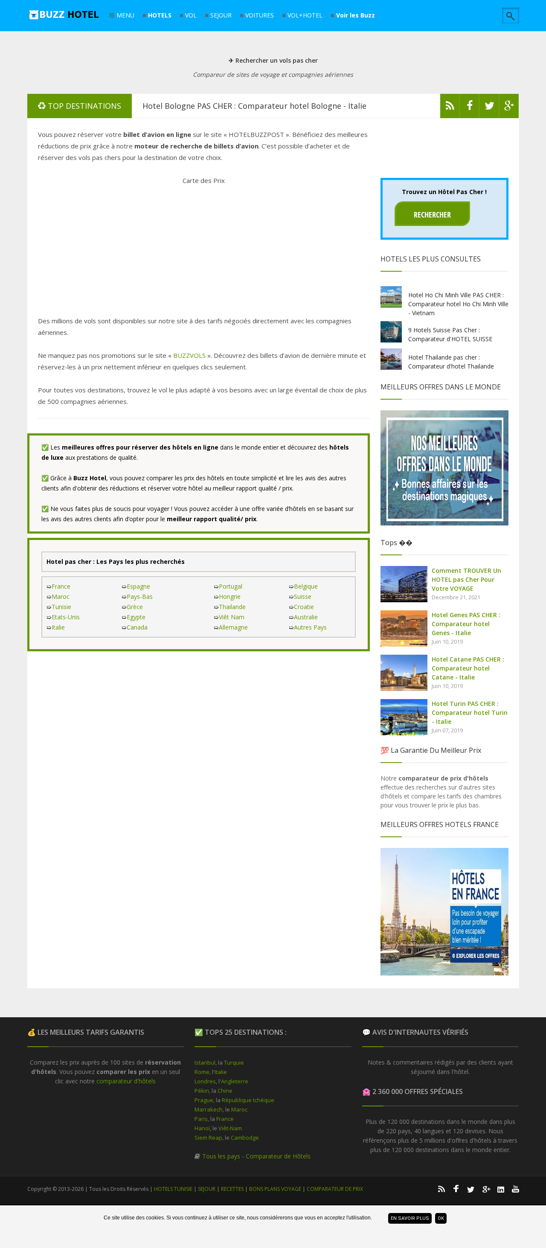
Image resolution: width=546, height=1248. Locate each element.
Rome (202, 1072)
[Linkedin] (500, 1188)
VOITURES (259, 15)
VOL (191, 15)
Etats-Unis (66, 617)
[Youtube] (515, 1188)
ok (441, 1218)
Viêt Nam (231, 617)
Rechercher (432, 214)
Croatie (304, 607)
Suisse (302, 596)
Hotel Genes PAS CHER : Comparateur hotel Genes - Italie (466, 624)
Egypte (136, 617)
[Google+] (485, 1188)
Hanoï (202, 1128)
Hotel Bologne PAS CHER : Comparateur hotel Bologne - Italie (254, 106)
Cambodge (245, 1137)
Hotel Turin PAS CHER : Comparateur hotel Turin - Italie (470, 712)
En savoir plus (410, 1218)
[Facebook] (469, 108)
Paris (201, 1119)
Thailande (232, 607)
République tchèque (248, 1100)
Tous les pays (221, 1156)
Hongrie (230, 596)
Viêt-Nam (230, 1128)
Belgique (306, 586)
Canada (137, 627)
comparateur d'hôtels (126, 1081)
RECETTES (232, 1189)
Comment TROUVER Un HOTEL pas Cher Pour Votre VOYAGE (466, 579)
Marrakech (209, 1109)
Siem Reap (208, 1137)
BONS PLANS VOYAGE (275, 1189)
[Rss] (450, 108)
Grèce (135, 607)
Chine (225, 1090)
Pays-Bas (140, 596)
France (61, 586)
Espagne (138, 586)
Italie (58, 627)
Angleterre (234, 1081)
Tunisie (61, 607)
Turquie (234, 1062)
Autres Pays (310, 627)
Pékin (202, 1090)
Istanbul (205, 1062)
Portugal (230, 586)
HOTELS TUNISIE (173, 1189)
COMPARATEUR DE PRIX (335, 1189)
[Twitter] (489, 108)
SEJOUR (221, 15)
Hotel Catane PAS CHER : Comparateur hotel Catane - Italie (468, 668)
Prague (204, 1100)
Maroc (61, 596)
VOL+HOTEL (305, 15)
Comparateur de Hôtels (278, 1156)
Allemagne (233, 627)
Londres (205, 1081)
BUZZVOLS (189, 355)
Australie (306, 617)
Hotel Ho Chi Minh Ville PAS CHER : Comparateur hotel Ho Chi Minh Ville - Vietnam (458, 304)
